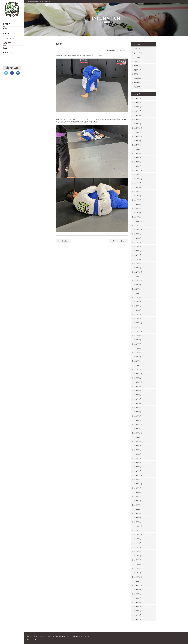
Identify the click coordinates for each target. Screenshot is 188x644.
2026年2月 (137, 119)
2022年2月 (137, 314)
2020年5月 (137, 403)
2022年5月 (137, 302)
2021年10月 (138, 331)
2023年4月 (137, 255)
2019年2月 (137, 467)
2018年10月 (138, 484)
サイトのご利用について (43, 636)
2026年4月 (137, 111)
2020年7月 (137, 395)
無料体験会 (137, 78)
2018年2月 (137, 518)
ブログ (136, 61)
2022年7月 (137, 293)
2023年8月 (137, 238)
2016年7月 (137, 598)
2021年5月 (137, 352)
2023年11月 (138, 225)
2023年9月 (137, 234)
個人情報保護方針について (61, 636)
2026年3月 (137, 115)
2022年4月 (137, 306)
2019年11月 (138, 429)
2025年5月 (137, 153)
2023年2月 (137, 263)
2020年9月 (137, 386)
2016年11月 (138, 581)
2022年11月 (138, 276)
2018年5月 (137, 505)
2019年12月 (138, 424)
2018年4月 (137, 509)
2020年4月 (137, 407)
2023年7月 (137, 242)
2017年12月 (138, 526)
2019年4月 (137, 458)
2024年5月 (137, 200)
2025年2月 (137, 162)
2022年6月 (137, 297)
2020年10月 (138, 382)
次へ (122, 241)
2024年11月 (138, 174)
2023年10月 (138, 230)
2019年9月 (137, 437)
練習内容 (137, 82)
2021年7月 (137, 344)
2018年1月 (137, 522)
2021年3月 (137, 361)
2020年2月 (137, 416)
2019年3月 (137, 463)
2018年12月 (138, 475)
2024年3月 (137, 208)
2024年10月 (138, 179)
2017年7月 (137, 547)
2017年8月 (137, 543)
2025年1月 (137, 166)
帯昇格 (136, 74)
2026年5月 (137, 107)
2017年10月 (138, 535)
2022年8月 (137, 289)
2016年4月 (137, 611)
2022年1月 (137, 319)
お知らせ (137, 49)
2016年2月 (137, 619)
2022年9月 (137, 285)
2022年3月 (137, 310)
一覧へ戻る (64, 241)
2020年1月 (137, 420)
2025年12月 (138, 128)
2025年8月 (137, 145)
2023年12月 (138, 221)
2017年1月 (137, 573)
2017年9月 (137, 539)
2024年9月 (137, 183)
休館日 (136, 65)
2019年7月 (137, 446)
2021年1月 (137, 369)
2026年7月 (137, 98)
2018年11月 (138, 479)
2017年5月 (137, 556)
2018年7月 (137, 496)
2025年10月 (138, 136)
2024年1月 (137, 217)
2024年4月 (137, 204)
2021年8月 (137, 340)
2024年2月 (137, 213)
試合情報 (122, 50)
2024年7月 (137, 191)
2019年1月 (137, 471)
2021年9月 (137, 335)
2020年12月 (138, 374)
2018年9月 (137, 488)
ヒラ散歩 (137, 57)
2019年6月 (137, 450)
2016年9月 (137, 590)
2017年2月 (137, 568)
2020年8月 (137, 391)
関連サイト (30, 636)
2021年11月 (138, 327)
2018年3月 (137, 513)
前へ (114, 241)
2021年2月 (137, 365)
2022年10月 (138, 280)
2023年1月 (137, 268)
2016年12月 (138, 577)
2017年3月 (137, 564)
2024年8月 (137, 187)
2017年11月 (138, 530)
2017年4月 (137, 560)
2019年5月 (137, 454)
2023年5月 (137, 251)
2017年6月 (137, 551)
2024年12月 (138, 170)
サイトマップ (85, 636)
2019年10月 (138, 433)
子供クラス (137, 70)
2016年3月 (137, 615)
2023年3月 (137, 259)
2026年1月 (137, 124)
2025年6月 (137, 149)
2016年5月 (137, 607)
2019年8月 (137, 441)
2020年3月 (137, 412)
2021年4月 (137, 357)
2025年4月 (137, 158)
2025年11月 (138, 132)
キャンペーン (138, 53)
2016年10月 (138, 585)
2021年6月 (137, 348)
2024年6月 (137, 196)
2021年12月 (138, 323)
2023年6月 (137, 247)
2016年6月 (137, 602)
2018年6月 (137, 501)
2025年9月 (137, 141)
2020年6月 (137, 399)
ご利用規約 (75, 636)
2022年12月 (138, 272)
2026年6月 (137, 102)
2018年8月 (137, 492)
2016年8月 (137, 594)
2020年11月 (138, 378)
